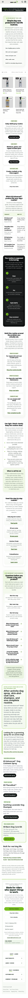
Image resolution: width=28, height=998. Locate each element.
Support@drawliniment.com (14, 937)
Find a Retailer (14, 917)
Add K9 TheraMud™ (10, 795)
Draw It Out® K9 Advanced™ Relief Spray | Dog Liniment (20, 105)
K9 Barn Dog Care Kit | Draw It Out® (7, 86)
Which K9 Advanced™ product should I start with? (12, 625)
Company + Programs (11, 979)
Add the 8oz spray (9, 775)
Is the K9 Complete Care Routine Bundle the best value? (12, 653)
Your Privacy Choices (14, 989)
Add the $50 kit (9, 839)
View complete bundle (14, 413)
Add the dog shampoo (11, 817)
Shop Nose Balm (14, 186)
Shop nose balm (14, 390)
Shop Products (9, 958)
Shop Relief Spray (14, 137)
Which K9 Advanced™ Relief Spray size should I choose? (12, 632)
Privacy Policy (6, 989)
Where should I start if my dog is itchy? (12, 646)
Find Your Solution (14, 909)
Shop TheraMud (14, 162)
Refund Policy (21, 991)
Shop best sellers (19, 10)
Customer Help (9, 974)
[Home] (14, 2)
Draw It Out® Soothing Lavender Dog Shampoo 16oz (7, 105)
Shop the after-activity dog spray (13, 752)
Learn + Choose (9, 963)
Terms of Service (6, 991)
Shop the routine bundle (14, 370)
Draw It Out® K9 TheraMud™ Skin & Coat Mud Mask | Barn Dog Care (20, 86)
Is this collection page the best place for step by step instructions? (12, 661)
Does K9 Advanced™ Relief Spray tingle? (12, 639)
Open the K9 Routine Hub (15, 859)
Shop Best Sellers (14, 913)
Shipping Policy (14, 991)
